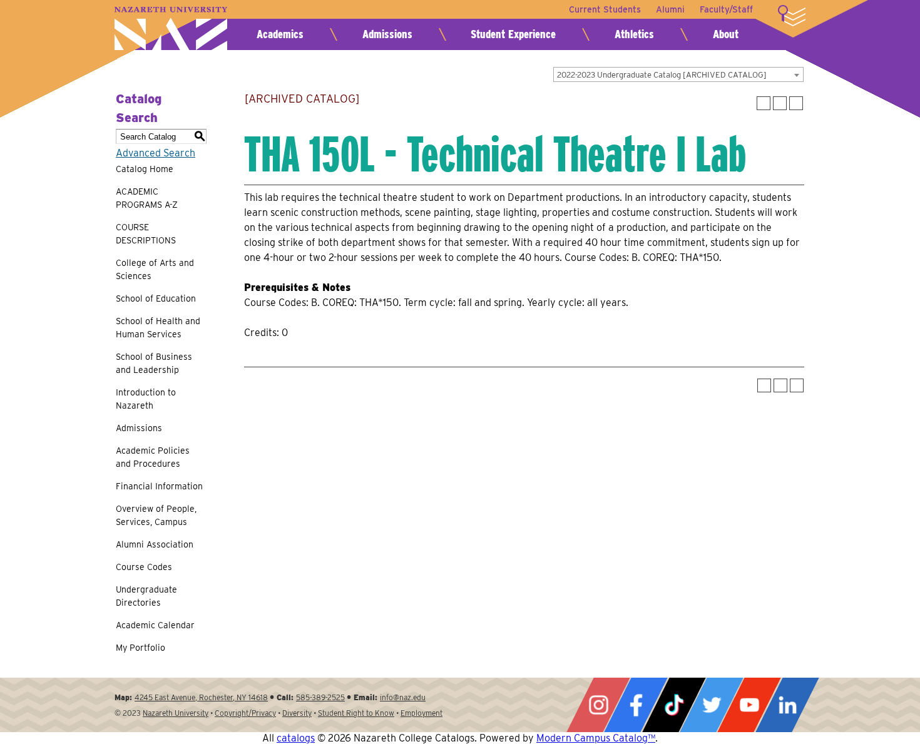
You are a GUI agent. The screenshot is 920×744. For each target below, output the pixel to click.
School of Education (156, 298)
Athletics (634, 34)
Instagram (598, 705)
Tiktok (674, 705)
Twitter (711, 705)
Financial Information (159, 486)
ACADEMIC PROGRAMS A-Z (147, 198)
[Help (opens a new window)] (796, 103)
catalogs (296, 738)
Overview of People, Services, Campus (156, 515)
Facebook (636, 705)
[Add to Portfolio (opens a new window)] (763, 103)
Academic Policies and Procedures (153, 457)
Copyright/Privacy (245, 713)
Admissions (387, 34)
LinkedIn (787, 705)
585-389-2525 (320, 697)
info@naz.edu (403, 697)
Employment (421, 713)
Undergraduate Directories (146, 596)
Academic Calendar (155, 625)
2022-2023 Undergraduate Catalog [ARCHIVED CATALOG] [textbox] (662, 74)
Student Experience (513, 34)
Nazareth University (171, 28)
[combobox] (678, 74)
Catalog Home (144, 169)
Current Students (605, 9)
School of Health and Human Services (158, 327)
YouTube (749, 705)
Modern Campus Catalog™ (595, 738)
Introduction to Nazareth (146, 398)
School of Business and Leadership (154, 363)
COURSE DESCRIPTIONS (146, 233)
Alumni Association (154, 544)
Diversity (297, 713)
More (791, 15)
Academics (280, 34)
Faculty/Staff (726, 9)
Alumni (670, 9)
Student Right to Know (356, 713)
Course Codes (144, 567)
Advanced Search (155, 153)
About (726, 34)
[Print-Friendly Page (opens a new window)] (780, 103)
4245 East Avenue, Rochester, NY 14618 (201, 697)
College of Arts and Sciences (155, 269)
